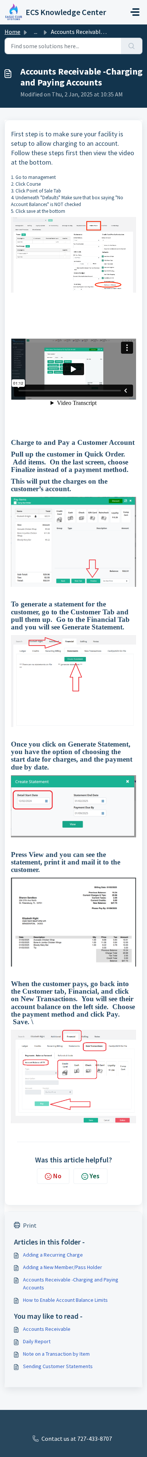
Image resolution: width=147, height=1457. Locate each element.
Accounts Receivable (46, 1329)
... (35, 31)
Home (12, 31)
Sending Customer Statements (58, 1366)
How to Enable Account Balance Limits (65, 1300)
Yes (95, 1175)
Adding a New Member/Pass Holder (62, 1267)
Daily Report (37, 1341)
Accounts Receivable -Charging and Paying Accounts (70, 1283)
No (57, 1175)
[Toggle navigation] (134, 12)
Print (30, 1225)
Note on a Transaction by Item (56, 1353)
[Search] (131, 46)
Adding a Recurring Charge (53, 1254)
